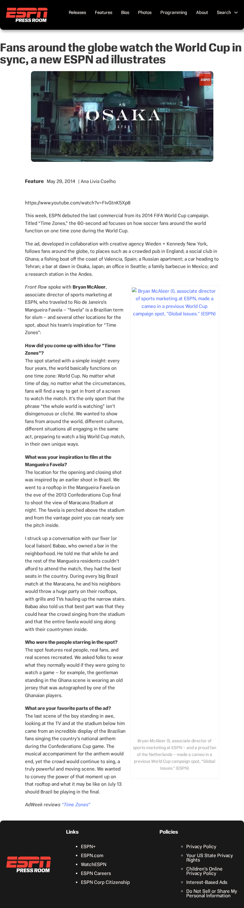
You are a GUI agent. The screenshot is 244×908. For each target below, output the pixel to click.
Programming (173, 12)
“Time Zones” (76, 804)
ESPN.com (92, 855)
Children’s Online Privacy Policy (204, 871)
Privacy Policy (201, 846)
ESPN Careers (96, 873)
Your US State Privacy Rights (209, 858)
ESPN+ (88, 846)
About (202, 12)
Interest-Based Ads (206, 882)
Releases (77, 12)
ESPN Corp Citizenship (105, 882)
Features (103, 12)
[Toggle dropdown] (236, 12)
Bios (125, 12)
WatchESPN (93, 864)
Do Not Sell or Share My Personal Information (211, 893)
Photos (144, 12)
